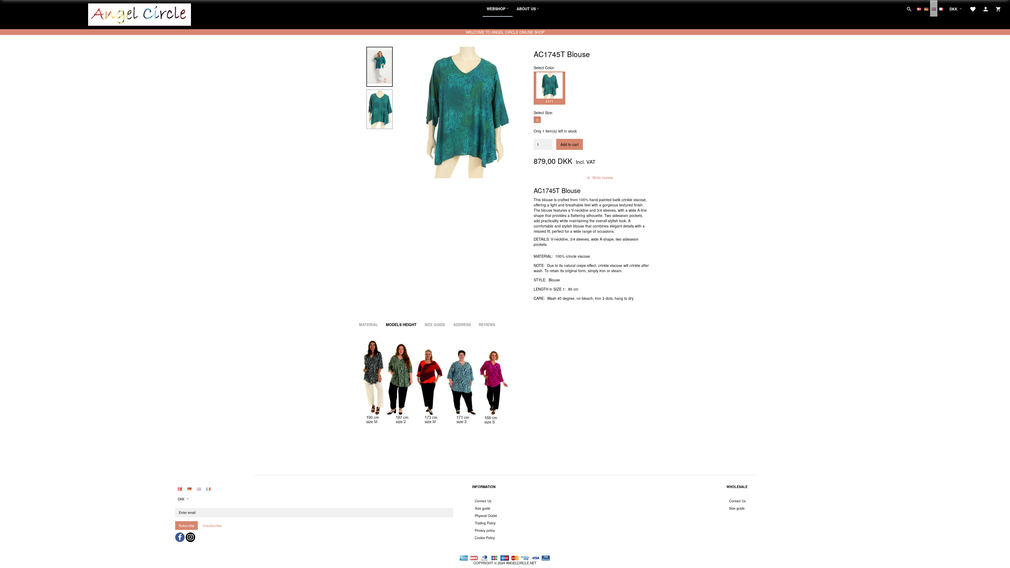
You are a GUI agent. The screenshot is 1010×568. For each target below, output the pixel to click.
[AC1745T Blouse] (465, 112)
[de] (926, 8)
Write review (602, 177)
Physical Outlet (486, 515)
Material (368, 324)
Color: (544, 67)
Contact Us (483, 501)
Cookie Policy (485, 537)
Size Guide (435, 324)
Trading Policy (485, 523)
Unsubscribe (212, 525)
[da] (919, 8)
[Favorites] (972, 8)
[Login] (985, 8)
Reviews (487, 324)
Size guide (482, 508)
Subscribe (186, 525)
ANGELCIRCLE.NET (521, 563)
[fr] (941, 8)
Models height (401, 324)
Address (462, 324)
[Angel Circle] (139, 14)
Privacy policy (485, 530)
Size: (543, 112)
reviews (570, 177)
